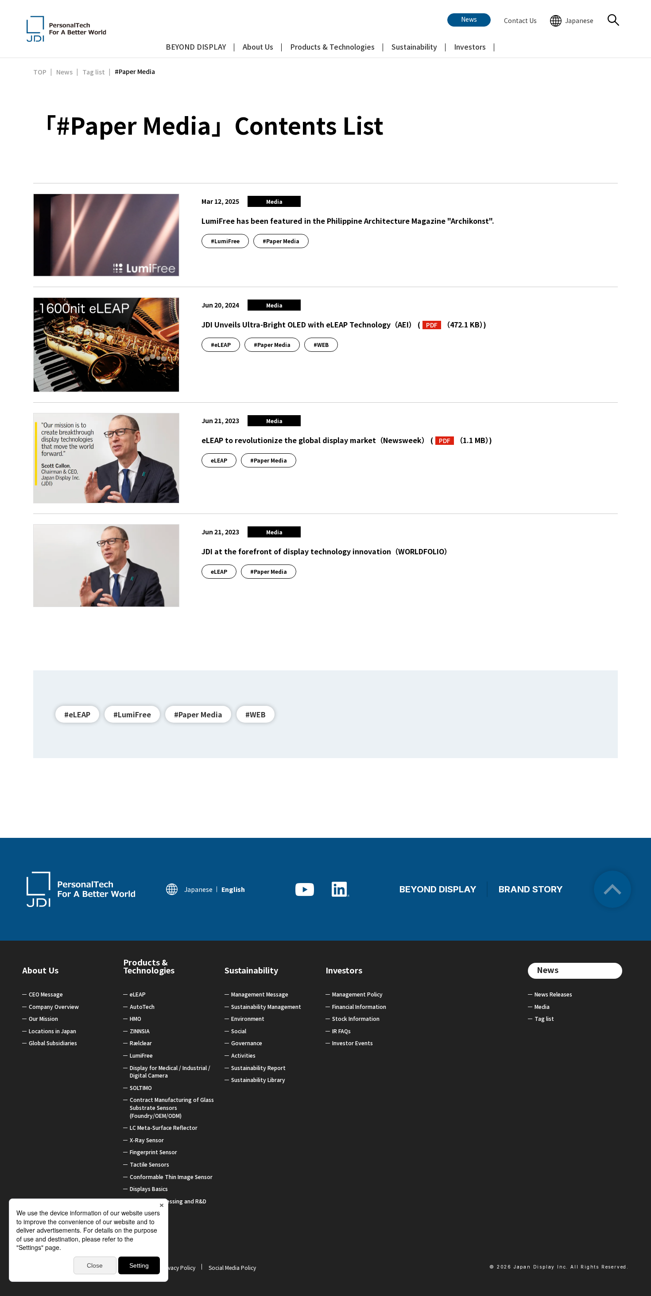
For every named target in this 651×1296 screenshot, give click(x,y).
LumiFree (141, 1055)
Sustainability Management (266, 1006)
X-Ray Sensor (147, 1140)
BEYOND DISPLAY (438, 889)
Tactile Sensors (149, 1164)
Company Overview (54, 1006)
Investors (344, 970)
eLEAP (138, 994)
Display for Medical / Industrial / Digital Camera (170, 1071)
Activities (243, 1055)
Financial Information (359, 1006)
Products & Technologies (148, 969)
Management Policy (357, 994)
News (547, 969)
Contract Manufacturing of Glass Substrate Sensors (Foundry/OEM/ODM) (172, 1107)
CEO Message (46, 994)
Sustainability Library (258, 1079)
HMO (135, 1018)
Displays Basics (149, 1188)
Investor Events (352, 1043)
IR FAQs (341, 1031)
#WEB (255, 714)
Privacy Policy (178, 1267)
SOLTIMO (141, 1087)
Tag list (544, 1018)
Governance (246, 1043)
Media (542, 1006)
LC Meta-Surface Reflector (164, 1127)
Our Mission (43, 1018)
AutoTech (142, 1006)
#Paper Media (198, 714)
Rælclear (141, 1043)
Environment (247, 1018)
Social (238, 1031)
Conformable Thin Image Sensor (171, 1176)
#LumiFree (132, 714)
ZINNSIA (140, 1031)
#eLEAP (77, 714)
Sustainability (251, 970)
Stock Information (356, 1018)
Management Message (259, 994)
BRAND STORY (531, 889)
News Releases (553, 994)
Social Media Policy (232, 1267)
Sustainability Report (258, 1067)
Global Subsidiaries (53, 1043)
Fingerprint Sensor (153, 1152)
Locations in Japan (52, 1031)
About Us (40, 970)
